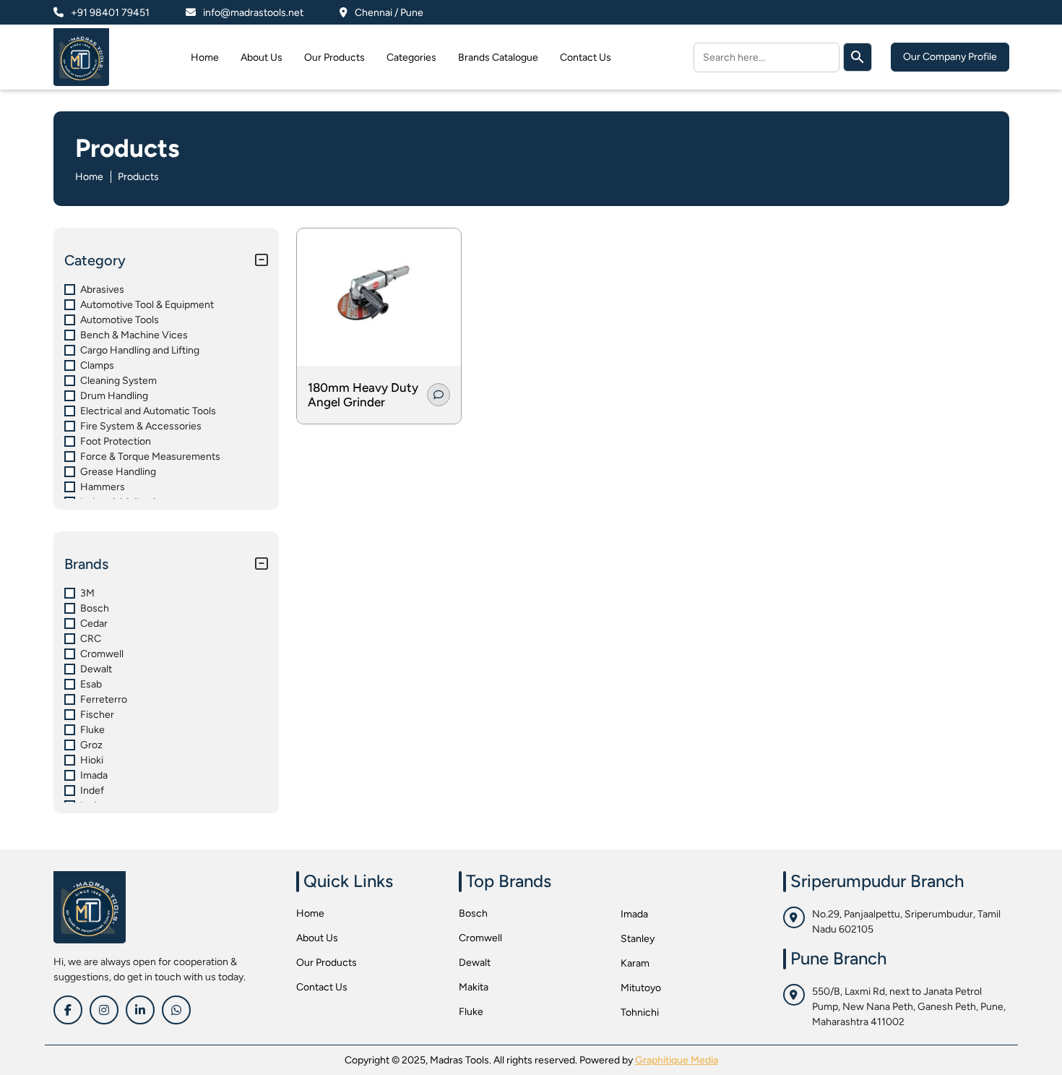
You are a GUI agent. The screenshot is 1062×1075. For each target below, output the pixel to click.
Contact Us (585, 57)
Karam (635, 963)
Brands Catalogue (498, 57)
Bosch (473, 913)
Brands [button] (86, 564)
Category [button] (95, 260)
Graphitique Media (676, 1060)
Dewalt (475, 962)
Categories (411, 57)
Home (205, 57)
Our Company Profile (950, 57)
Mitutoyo (641, 988)
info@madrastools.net (253, 13)
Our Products (334, 57)
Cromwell (480, 938)
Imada (634, 914)
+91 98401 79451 (110, 13)
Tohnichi (640, 1012)
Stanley (638, 939)
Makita (473, 987)
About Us (261, 57)
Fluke (471, 1012)
